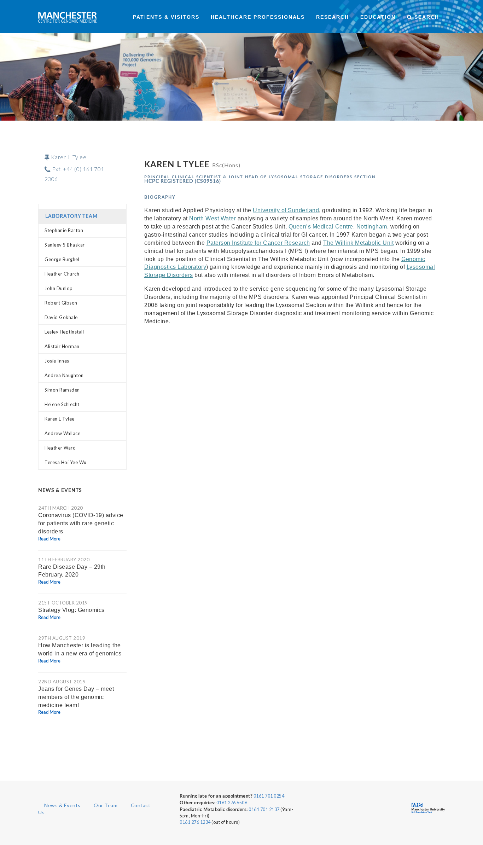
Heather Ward (60, 448)
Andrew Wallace (62, 433)
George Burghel (62, 259)
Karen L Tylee (60, 419)
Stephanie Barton (64, 230)
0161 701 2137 (264, 809)
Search (425, 17)
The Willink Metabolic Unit (358, 243)
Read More (49, 539)
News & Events (62, 805)
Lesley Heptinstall (64, 332)
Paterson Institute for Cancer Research (258, 243)
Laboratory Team (71, 216)
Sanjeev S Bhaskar (65, 245)
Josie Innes (57, 361)
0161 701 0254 (269, 796)
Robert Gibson (61, 303)
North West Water (212, 218)
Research (332, 17)
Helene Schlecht (62, 404)
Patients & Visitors (166, 17)
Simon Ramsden (62, 390)
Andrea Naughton (64, 375)
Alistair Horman (62, 346)
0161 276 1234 (195, 822)
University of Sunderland (286, 210)
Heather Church (62, 274)
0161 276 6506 (232, 802)
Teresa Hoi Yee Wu (66, 462)
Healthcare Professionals (258, 17)
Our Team (105, 805)
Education (378, 17)
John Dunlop (59, 288)
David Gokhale (61, 317)
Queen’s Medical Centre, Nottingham (338, 227)
